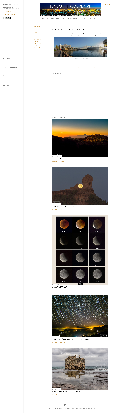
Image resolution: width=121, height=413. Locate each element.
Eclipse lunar (59, 287)
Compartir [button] (37, 26)
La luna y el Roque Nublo (65, 206)
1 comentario (62, 209)
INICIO (42, 18)
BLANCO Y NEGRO (61, 18)
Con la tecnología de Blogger (73, 405)
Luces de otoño (60, 158)
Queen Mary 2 (38, 48)
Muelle (36, 41)
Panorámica (37, 43)
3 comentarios (62, 161)
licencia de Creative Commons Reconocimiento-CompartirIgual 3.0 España (11, 12)
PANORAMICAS (86, 18)
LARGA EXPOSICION (74, 18)
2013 (35, 32)
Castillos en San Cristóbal (66, 391)
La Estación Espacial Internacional (71, 339)
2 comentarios (62, 342)
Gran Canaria (37, 39)
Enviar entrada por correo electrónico (67, 64)
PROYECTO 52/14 (50, 18)
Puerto (36, 45)
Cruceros (36, 37)
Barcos (36, 35)
